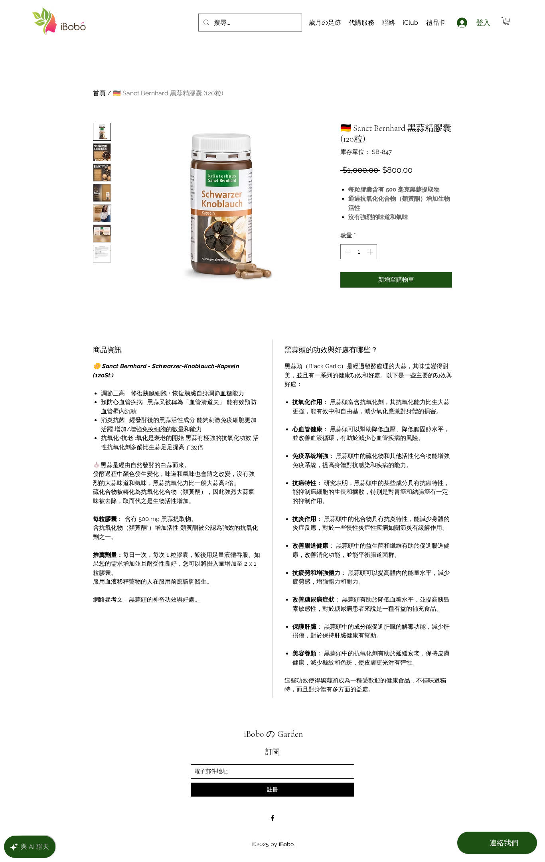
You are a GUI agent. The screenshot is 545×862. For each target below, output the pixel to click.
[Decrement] (347, 252)
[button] (506, 21)
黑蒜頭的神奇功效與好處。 (165, 599)
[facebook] (272, 818)
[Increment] (370, 252)
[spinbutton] (358, 252)
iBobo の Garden (273, 734)
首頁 (99, 93)
